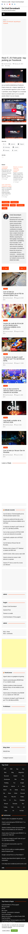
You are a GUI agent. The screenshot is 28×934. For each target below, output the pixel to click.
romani (6, 803)
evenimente (7, 779)
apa (17, 769)
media (16, 789)
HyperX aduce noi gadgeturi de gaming (13, 676)
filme (22, 779)
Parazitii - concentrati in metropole (11, 912)
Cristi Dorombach (7, 63)
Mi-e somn (4, 910)
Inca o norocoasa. (6, 914)
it (18, 786)
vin (13, 810)
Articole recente (10, 510)
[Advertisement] (14, 39)
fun (14, 782)
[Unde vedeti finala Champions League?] (7, 191)
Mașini (5, 789)
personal (6, 205)
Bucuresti (6, 776)
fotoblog (6, 782)
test (23, 803)
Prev (6, 268)
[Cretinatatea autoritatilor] (7, 173)
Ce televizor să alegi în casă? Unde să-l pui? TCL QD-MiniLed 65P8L (13, 359)
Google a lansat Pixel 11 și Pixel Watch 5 (12, 854)
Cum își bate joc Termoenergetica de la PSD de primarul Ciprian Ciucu (13, 293)
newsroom (15, 202)
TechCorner (8, 672)
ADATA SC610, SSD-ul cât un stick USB (14, 553)
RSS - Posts (6, 631)
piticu (5, 796)
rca (15, 800)
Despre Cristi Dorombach (17, 1)
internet (13, 786)
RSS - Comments (7, 633)
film (15, 779)
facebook (6, 202)
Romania (15, 803)
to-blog (5, 807)
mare (23, 786)
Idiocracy (5, 786)
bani (5, 772)
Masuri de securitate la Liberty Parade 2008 (13, 916)
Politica (22, 796)
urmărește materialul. (7, 927)
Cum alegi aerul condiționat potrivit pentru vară (14, 863)
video (5, 810)
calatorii (15, 776)
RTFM (3, 908)
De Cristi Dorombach (11, 8)
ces (23, 776)
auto (23, 769)
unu (18, 807)
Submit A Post (7, 610)
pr (10, 800)
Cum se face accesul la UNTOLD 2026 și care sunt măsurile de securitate (12, 390)
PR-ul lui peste (6, 906)
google (22, 782)
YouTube (21, 810)
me (10, 789)
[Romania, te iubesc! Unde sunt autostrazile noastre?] (19, 174)
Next (22, 268)
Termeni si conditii (6, 1)
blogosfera (21, 772)
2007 (5, 769)
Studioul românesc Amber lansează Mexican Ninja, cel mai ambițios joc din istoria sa (13, 687)
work (5, 208)
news (9, 793)
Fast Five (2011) (6, 918)
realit (13, 205)
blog (12, 772)
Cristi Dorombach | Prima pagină (11, 617)
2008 (11, 769)
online (15, 793)
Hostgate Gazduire (8, 757)
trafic (12, 807)
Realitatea (21, 205)
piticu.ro (13, 796)
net (4, 793)
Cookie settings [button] (6, 930)
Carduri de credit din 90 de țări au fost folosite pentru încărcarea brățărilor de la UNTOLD (13, 521)
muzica (23, 789)
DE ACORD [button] (14, 930)
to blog (8, 65)
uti (23, 807)
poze (4, 800)
